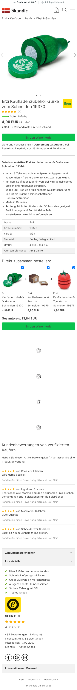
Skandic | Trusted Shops (20, 646)
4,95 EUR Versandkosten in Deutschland (26, 127)
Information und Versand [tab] (21, 668)
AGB (21, 679)
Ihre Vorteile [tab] (12, 561)
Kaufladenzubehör (21, 18)
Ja (49, 480)
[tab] (36, 95)
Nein (55, 480)
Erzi (4, 18)
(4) (11, 111)
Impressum (34, 679)
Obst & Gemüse (46, 18)
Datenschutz (51, 679)
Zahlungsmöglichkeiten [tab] (20, 552)
